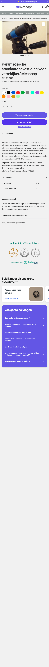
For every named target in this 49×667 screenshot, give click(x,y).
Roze (8, 96)
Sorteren (8, 92)
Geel (42, 92)
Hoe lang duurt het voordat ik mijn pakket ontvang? (20, 325)
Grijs (27, 92)
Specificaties (7, 178)
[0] (45, 7)
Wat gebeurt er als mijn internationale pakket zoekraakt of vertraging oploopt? (22, 354)
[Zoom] (43, 24)
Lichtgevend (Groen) (18, 96)
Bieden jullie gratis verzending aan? (18, 332)
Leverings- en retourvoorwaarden (14, 215)
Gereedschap (30, 13)
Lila (37, 92)
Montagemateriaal (9, 199)
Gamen (11, 13)
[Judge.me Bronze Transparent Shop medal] (37, 252)
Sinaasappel (3, 96)
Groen (23, 92)
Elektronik (19, 13)
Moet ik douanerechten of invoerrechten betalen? (20, 340)
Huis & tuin (40, 13)
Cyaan (32, 92)
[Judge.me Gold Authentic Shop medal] (15, 252)
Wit (3, 92)
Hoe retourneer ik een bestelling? (17, 361)
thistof (23, 223)
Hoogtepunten (7, 133)
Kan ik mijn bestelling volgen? (16, 347)
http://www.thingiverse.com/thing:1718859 (18, 171)
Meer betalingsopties (24, 126)
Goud (13, 96)
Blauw (13, 92)
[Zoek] (42, 7)
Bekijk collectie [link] (10, 298)
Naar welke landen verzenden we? (17, 318)
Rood (18, 92)
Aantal (4, 102)
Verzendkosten (14, 81)
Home (4, 13)
